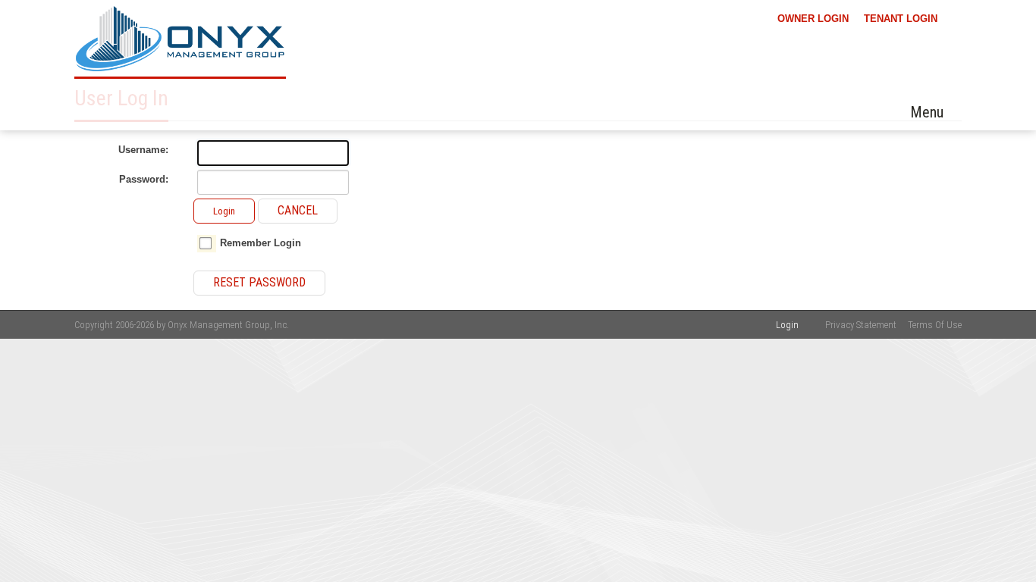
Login (224, 211)
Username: (143, 149)
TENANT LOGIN (900, 18)
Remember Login (260, 243)
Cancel (298, 210)
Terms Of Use (935, 325)
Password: (143, 179)
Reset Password (259, 282)
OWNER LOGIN (813, 18)
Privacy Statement (860, 325)
